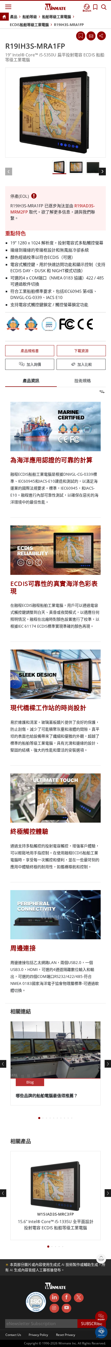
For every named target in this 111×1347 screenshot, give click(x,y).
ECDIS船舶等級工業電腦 (29, 24)
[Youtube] (66, 1308)
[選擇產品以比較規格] (56, 365)
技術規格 (82, 380)
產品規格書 (30, 350)
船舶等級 (29, 16)
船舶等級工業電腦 (56, 16)
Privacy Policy (38, 1335)
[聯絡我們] (91, 36)
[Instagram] (54, 1308)
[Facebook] (66, 1298)
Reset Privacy (65, 1335)
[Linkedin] (54, 1298)
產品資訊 (31, 380)
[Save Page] (81, 35)
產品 (13, 16)
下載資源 (81, 350)
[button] (101, 1317)
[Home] (4, 17)
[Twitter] (78, 1297)
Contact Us (13, 1335)
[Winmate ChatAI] (101, 1332)
